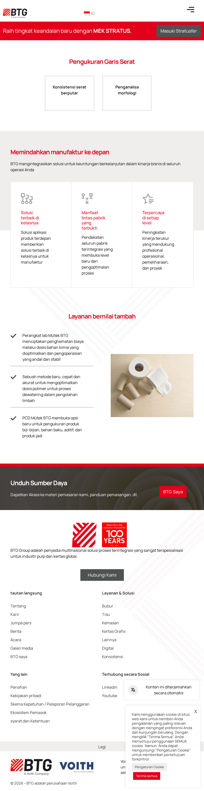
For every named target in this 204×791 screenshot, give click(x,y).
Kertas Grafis (113, 631)
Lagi (102, 747)
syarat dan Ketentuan (30, 721)
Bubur (107, 606)
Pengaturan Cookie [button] (149, 767)
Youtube (109, 695)
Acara (15, 639)
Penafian (18, 687)
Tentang (18, 606)
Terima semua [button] (146, 776)
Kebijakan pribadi (25, 695)
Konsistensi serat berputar (69, 90)
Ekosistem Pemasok (28, 712)
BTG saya (18, 656)
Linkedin (109, 687)
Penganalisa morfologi (127, 90)
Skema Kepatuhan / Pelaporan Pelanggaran (50, 704)
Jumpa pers (20, 623)
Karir (14, 614)
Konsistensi (112, 656)
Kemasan (110, 623)
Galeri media (21, 648)
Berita (15, 631)
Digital (108, 648)
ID (93, 13)
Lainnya (109, 639)
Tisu (106, 614)
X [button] (195, 711)
